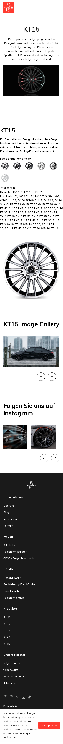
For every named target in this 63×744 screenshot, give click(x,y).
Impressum (10, 456)
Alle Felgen (10, 482)
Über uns (8, 442)
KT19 (6, 581)
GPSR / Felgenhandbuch (18, 495)
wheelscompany (13, 613)
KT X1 (7, 554)
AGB (5, 649)
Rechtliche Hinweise (14, 655)
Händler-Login (12, 515)
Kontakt (8, 462)
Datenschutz (10, 643)
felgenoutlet (10, 607)
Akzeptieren (49, 725)
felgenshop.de (12, 600)
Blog (6, 449)
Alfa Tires (9, 620)
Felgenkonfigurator (14, 488)
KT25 (6, 561)
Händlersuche (11, 528)
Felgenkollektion (13, 535)
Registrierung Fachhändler (19, 521)
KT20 (6, 574)
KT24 (6, 567)
